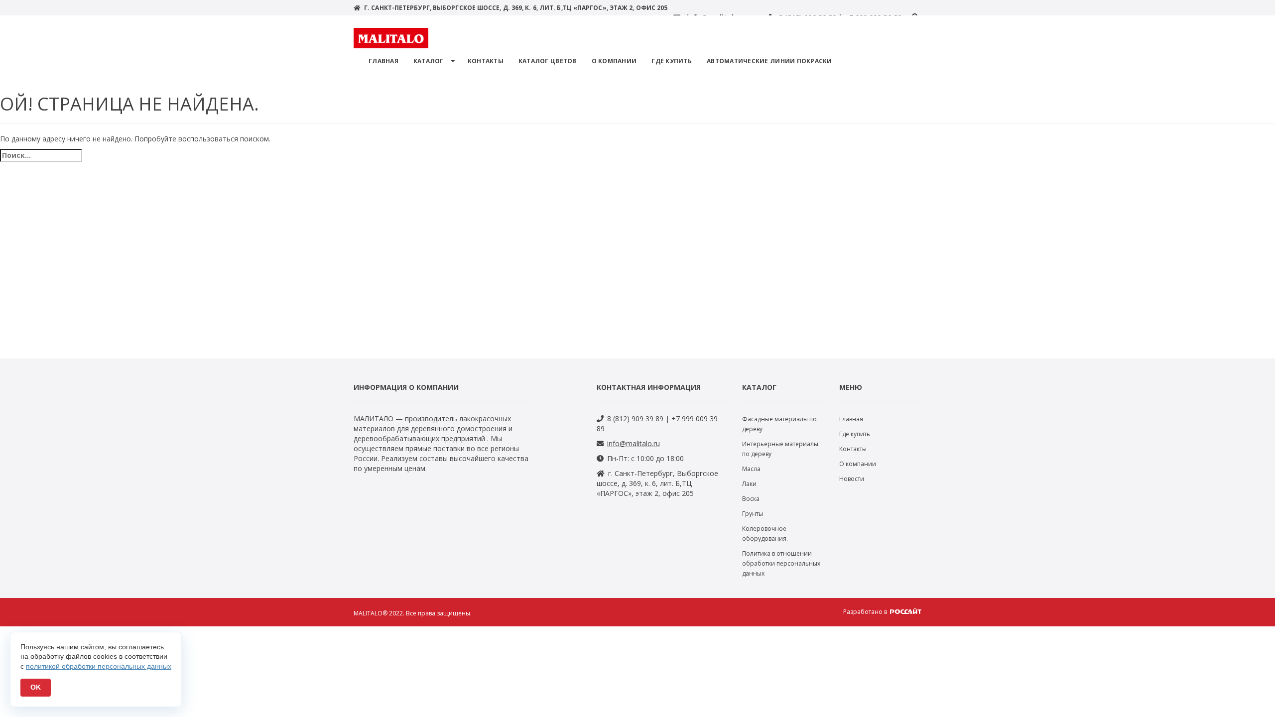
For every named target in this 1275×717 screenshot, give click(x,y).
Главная (383, 61)
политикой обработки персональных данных (98, 666)
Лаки (749, 483)
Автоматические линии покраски (769, 61)
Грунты (752, 513)
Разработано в (866, 611)
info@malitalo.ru (633, 443)
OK (35, 687)
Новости (851, 479)
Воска (751, 498)
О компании (614, 61)
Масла (751, 469)
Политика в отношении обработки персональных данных (781, 563)
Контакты (486, 61)
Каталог (428, 61)
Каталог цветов (547, 61)
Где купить (671, 61)
